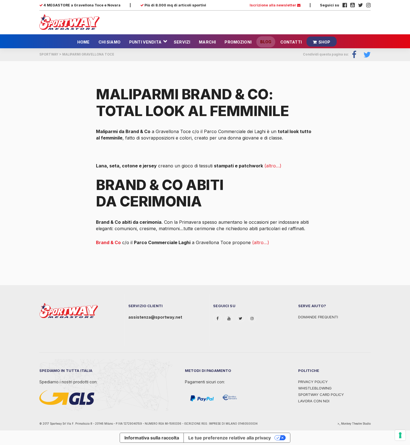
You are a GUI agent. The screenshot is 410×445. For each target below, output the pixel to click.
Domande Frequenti (318, 317)
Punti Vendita (145, 42)
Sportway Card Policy (321, 394)
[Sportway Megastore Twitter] (360, 5)
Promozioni (238, 42)
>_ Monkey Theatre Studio (354, 423)
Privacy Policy (313, 381)
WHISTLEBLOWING (315, 388)
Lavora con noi (313, 401)
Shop (325, 42)
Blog (266, 41)
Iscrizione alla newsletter (273, 5)
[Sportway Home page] (69, 22)
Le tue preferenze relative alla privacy (229, 438)
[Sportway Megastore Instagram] (368, 5)
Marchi (207, 42)
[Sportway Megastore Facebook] (345, 5)
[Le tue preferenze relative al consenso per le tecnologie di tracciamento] (400, 435)
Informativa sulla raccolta (151, 438)
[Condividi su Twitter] (365, 54)
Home (83, 42)
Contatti (291, 42)
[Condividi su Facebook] (354, 54)
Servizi (182, 42)
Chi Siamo (109, 42)
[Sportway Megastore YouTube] (352, 5)
